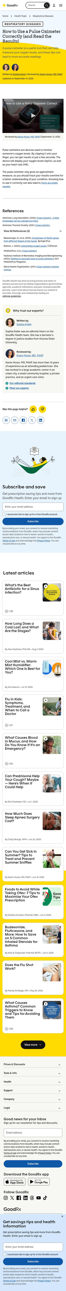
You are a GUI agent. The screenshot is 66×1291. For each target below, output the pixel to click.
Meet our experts (19, 388)
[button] (37, 5)
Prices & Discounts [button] (14, 1064)
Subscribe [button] (33, 521)
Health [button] (7, 1081)
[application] (33, 116)
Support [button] (8, 1090)
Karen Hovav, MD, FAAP (51, 74)
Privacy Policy (43, 540)
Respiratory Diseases (43, 16)
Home (5, 16)
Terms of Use (8, 540)
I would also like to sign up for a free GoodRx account (31, 514)
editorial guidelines (11, 296)
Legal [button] (7, 1107)
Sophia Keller (19, 74)
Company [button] (9, 1099)
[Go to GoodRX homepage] (10, 5)
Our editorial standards (22, 383)
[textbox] (33, 507)
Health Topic (20, 16)
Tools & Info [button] (10, 1073)
